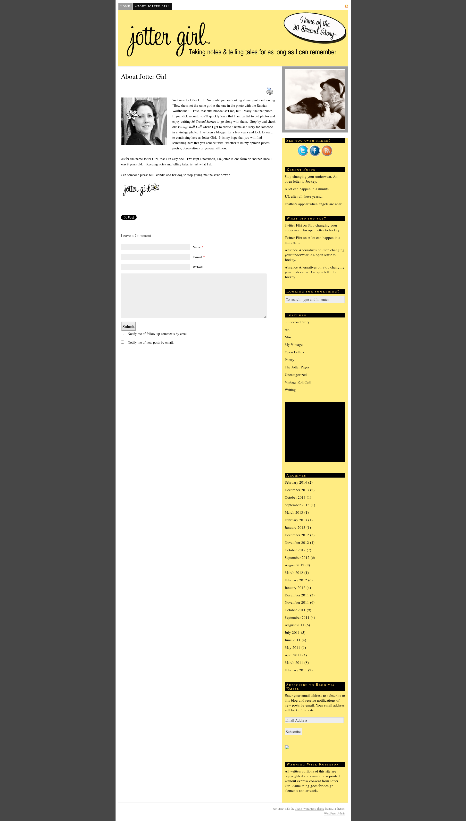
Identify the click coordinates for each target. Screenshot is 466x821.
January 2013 (295, 527)
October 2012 (295, 549)
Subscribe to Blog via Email (310, 686)
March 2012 (294, 572)
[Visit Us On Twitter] (303, 155)
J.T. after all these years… (304, 196)
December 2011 (297, 595)
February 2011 (296, 669)
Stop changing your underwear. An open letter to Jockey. (311, 179)
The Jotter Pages (297, 367)
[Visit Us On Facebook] (315, 155)
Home (125, 6)
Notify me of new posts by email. (151, 342)
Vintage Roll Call (298, 382)
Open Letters (294, 352)
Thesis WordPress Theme (309, 808)
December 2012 (297, 534)
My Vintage (294, 344)
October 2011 (295, 609)
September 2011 (297, 617)
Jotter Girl (233, 38)
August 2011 (294, 624)
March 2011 (294, 662)
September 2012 (297, 557)
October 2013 (295, 497)
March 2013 (294, 512)
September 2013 (297, 504)
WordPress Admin (334, 813)
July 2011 (292, 632)
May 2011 (292, 647)
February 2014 (296, 482)
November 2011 (297, 602)
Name (198, 247)
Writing (290, 389)
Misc (288, 336)
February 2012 (296, 579)
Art (287, 329)
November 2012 (297, 542)
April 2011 (293, 654)
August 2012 (294, 564)
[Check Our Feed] (327, 155)
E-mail (199, 257)
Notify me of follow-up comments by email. (158, 333)
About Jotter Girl (152, 6)
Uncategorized (296, 374)
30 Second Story (297, 321)
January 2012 (295, 587)
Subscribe (334, 6)
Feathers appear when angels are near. (313, 203)
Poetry (289, 359)
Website (198, 267)
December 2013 (297, 489)
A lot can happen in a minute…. (309, 188)
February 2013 (296, 519)
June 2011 (292, 639)
